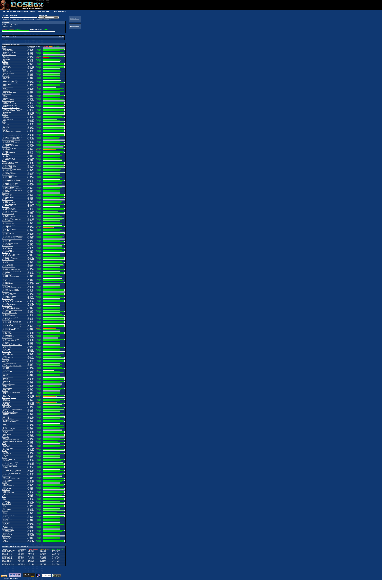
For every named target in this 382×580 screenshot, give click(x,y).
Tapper (4, 69)
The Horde (5, 201)
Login (47, 11)
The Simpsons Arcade (8, 300)
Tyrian (4, 540)
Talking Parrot (6, 57)
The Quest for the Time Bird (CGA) (11, 271)
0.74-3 (64, 11)
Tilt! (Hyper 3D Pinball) (8, 384)
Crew (7, 11)
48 (41, 550)
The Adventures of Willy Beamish (11, 140)
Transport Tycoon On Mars (9, 466)
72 (41, 563)
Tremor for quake (7, 480)
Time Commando (7, 388)
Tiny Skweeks (6, 407)
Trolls (3, 498)
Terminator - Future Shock (9, 103)
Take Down (5, 53)
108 (19, 563)
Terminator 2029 (6, 106)
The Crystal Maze (7, 155)
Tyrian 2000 (5, 541)
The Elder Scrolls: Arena (8, 165)
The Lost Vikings (6, 244)
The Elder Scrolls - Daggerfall (10, 162)
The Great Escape (7, 195)
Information (13, 11)
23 (29, 552)
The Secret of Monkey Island (10, 289)
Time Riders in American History (11, 392)
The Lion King (6, 241)
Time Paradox (6, 389)
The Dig (4, 161)
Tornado (4, 435)
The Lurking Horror (7, 246)
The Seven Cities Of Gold (9, 293)
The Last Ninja (6, 232)
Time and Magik (6, 385)
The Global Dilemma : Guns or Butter (12, 190)
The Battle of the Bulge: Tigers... (10, 143)
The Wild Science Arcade (9, 340)
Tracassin (5, 452)
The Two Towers (6, 332)
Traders (4, 458)
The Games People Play (9, 184)
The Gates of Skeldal (8, 187)
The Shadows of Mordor (8, 297)
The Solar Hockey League (9, 304)
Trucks (4, 499)
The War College (7, 338)
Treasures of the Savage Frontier (11, 479)
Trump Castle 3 (6, 504)
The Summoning (6, 311)
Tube (3, 505)
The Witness (5, 342)
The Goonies (5, 193)
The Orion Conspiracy (8, 260)
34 (29, 550)
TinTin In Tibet (6, 405)
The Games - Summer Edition (10, 183)
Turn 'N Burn (5, 523)
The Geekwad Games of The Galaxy (12, 189)
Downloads (24, 11)
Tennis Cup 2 (6, 98)
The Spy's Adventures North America (12, 310)
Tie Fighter (5, 378)
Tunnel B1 (5, 512)
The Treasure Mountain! (8, 329)
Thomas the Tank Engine (9, 363)
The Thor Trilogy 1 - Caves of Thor (11, 321)
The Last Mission (7, 230)
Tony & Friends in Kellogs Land (10, 420)
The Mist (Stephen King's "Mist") (10, 254)
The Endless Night (7, 168)
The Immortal (5, 207)
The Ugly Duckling (7, 334)
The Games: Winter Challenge (10, 186)
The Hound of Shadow (8, 202)
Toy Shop (4, 451)
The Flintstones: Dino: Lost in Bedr (11, 180)
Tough (4, 442)
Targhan (4, 70)
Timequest (5, 399)
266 (19, 564)
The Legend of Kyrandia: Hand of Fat (12, 239)
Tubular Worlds (6, 509)
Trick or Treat (5, 484)
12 (29, 554)
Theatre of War (6, 349)
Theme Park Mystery (7, 354)
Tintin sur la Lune (7, 406)
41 (41, 557)
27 (41, 560)
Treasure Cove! (6, 474)
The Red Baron (6, 275)
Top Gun (4, 427)
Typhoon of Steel (6, 538)
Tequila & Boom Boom (8, 99)
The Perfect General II (8, 264)
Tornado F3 (5, 437)
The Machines (6, 247)
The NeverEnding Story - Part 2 (10, 258)
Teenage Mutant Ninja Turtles (10, 83)
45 (18, 553)
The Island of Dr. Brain (8, 214)
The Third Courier (7, 320)
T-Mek (4, 48)
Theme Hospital (6, 352)
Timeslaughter (6, 402)
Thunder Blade (6, 370)
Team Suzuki (5, 76)
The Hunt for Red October (9, 204)
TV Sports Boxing (7, 531)
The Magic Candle (7, 248)
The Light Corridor (7, 240)
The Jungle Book (7, 218)
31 (41, 553)
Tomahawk (5, 414)
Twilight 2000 (6, 533)
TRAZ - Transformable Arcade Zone (11, 473)
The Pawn (5, 262)
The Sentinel (5, 292)
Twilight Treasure (7, 534)
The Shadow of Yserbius (9, 296)
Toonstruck (5, 426)
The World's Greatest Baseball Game (12, 345)
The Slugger (5, 303)
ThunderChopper (7, 371)
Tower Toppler (6, 446)
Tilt (3, 382)
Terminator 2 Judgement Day (10, 105)
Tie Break (5, 375)
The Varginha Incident (8, 336)
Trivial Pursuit (6, 491)
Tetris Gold (5, 129)
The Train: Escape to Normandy (10, 328)
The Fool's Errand (7, 182)
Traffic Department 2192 (8, 459)
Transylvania (5, 469)
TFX (3, 134)
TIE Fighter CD (6, 380)
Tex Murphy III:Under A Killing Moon (11, 131)
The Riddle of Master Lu (8, 278)
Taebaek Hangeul (7, 49)
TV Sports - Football (7, 529)
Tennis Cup (5, 96)
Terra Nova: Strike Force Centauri (11, 110)
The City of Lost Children (9, 148)
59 (29, 561)
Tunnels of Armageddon (8, 515)
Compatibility (32, 11)
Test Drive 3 (5, 117)
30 (29, 557)
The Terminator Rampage (9, 315)
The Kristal (5, 222)
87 (18, 561)
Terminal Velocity (7, 102)
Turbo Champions (7, 519)
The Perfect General (7, 265)
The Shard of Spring (7, 299)
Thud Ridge (5, 368)
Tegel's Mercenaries (7, 87)
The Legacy (5, 235)
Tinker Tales (5, 403)
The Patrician (6, 261)
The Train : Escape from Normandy (11, 327)
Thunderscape (6, 373)
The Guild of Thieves (8, 197)
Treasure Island (6, 476)
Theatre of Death (6, 346)
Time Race (5, 391)
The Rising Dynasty (7, 281)
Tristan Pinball (6, 490)
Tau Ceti (4, 74)
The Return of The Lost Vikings (10, 276)
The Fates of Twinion (8, 175)
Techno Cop (5, 78)
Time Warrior (5, 395)
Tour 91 (4, 444)
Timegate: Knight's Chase (9, 398)
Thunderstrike (6, 374)
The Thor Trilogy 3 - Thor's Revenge (12, 324)
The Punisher (6, 268)
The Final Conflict (7, 177)
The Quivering (6, 272)
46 (41, 559)
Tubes (4, 506)
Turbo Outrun (6, 522)
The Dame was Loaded (8, 159)
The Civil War (6, 149)
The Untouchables (7, 335)
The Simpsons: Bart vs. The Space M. (12, 301)
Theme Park (5, 353)
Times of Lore (6, 400)
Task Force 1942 (6, 71)
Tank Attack (5, 62)
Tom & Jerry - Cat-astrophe (9, 413)
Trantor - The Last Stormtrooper (10, 472)
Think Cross (5, 359)
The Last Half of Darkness (9, 229)
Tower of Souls (6, 445)
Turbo (4, 516)
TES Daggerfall (6, 112)
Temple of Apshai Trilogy (9, 92)
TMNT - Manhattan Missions (10, 412)
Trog (3, 495)
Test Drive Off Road (7, 119)
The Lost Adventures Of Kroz (10, 243)
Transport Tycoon (7, 463)
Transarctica (5, 460)
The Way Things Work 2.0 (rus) (10, 339)
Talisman (4, 56)
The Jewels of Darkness (8, 216)
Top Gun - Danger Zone (8, 428)
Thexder (4, 356)
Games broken (22, 549)
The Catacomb (6, 147)
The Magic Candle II (7, 250)
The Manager (6, 253)
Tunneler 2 (5, 513)
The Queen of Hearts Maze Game (11, 269)
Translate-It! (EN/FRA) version (10, 462)
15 (29, 564)
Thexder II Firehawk (7, 357)
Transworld (5, 467)
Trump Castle (6, 501)
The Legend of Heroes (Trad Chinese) (12, 236)
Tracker (4, 456)
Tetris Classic (6, 127)
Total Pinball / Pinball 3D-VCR (10, 439)
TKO (3, 410)
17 (41, 552)
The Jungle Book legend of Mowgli (11, 219)
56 (18, 560)
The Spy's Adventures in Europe (11, 308)
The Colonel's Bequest (8, 152)
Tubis (3, 508)
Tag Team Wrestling (7, 50)
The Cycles (5, 156)
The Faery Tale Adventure (9, 173)
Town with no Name (7, 448)
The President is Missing (9, 267)
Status (19, 11)
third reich (5, 361)
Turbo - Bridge (6, 518)
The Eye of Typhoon (7, 172)
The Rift (4, 279)
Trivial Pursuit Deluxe (8, 492)
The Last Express (7, 228)
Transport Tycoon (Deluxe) (9, 465)
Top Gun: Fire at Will (7, 430)
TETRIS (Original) (7, 124)
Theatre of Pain (6, 347)
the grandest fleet (7, 194)
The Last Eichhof (6, 226)
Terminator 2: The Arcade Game (10, 108)
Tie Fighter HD (6, 381)
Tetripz (4, 122)
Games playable (44, 549)
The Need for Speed (7, 257)
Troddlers (5, 494)
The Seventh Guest (7, 294)
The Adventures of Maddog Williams (12, 137)
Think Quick (5, 360)
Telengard (5, 90)
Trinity (4, 487)
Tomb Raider (5, 417)
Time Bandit (5, 386)
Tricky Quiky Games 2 (8, 485)
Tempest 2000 (6, 91)
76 (18, 559)
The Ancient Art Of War (8, 141)
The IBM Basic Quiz (7, 205)
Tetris (3, 123)
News (3, 11)
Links (43, 11)
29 (18, 554)
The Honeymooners (7, 200)
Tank (3, 60)
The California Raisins (8, 144)
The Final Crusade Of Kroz (9, 179)
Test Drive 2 (5, 116)
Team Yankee (6, 77)
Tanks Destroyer (6, 67)
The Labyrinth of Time (8, 223)
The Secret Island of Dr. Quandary (11, 288)
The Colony (5, 154)
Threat (4, 364)
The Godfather (6, 191)
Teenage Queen (6, 84)
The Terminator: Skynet (8, 318)
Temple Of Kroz (6, 94)
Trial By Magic (6, 481)
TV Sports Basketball (8, 530)
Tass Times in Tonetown (8, 73)
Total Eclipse (5, 438)
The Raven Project (7, 274)
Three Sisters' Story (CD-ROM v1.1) (11, 366)
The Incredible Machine (8, 208)
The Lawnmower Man (8, 233)
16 (18, 550)
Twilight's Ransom (7, 537)
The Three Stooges (7, 325)
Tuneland (5, 511)
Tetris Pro (4, 130)
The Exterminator (7, 170)
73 (29, 563)
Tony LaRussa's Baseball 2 (9, 421)
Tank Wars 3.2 (6, 66)
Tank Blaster (5, 63)
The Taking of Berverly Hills (9, 313)
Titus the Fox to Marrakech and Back (12, 409)
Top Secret (5, 431)
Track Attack (5, 455)
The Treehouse (6, 331)
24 (29, 553)
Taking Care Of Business (9, 55)
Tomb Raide (5, 416)
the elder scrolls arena (8, 163)
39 (18, 557)
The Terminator (6, 314)
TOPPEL (4, 433)
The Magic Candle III (8, 251)
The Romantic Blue (7, 283)
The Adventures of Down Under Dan (12, 136)
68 (41, 561)
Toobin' (4, 424)
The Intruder (5, 212)
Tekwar (4, 88)
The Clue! (5, 151)
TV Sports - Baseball (7, 527)
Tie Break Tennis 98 (7, 377)
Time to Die (5, 393)
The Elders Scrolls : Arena (9, 166)
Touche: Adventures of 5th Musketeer (12, 441)
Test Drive (5, 113)
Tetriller (4, 120)
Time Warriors (6, 396)
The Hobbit (5, 198)
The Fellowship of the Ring (9, 176)
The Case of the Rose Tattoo (10, 145)
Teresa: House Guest (8, 101)
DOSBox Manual (74, 26)
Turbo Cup (5, 520)
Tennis (4, 95)
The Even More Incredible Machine (11, 169)
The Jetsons (5, 215)
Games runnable (33, 549)
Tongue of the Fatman (8, 419)
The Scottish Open (7, 286)
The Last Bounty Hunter (8, 225)
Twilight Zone (6, 536)
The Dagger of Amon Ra (8, 158)
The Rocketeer (6, 282)
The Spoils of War (7, 306)
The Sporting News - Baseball (10, 307)
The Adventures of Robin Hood (10, 138)
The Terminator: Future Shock (10, 317)
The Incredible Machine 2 (9, 209)
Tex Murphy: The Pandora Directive (11, 133)
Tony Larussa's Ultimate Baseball (11, 423)
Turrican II (5, 525)
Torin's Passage (6, 434)
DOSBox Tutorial (74, 19)
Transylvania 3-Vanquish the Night (11, 470)
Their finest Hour (6, 350)
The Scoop (5, 285)
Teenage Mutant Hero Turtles (10, 80)
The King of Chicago (7, 221)
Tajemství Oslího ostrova (9, 52)
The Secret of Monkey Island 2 (10, 290)
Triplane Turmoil (6, 488)
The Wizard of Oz (7, 343)
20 (41, 564)
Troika (4, 497)
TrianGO (4, 483)
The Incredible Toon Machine (10, 211)
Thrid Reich (5, 367)
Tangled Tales (6, 59)
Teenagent (5, 85)
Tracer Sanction (6, 453)
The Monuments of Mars (8, 255)
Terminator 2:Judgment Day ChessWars (13, 109)
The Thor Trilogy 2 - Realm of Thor (11, 322)
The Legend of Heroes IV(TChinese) (12, 237)
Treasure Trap (6, 477)
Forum (39, 11)
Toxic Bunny (5, 449)
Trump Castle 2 (6, 502)
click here (35, 19)
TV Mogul (5, 526)
